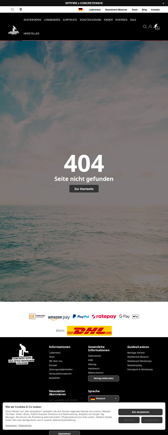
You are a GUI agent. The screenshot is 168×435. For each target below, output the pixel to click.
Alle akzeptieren (140, 412)
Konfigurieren (152, 420)
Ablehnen (129, 420)
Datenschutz (25, 425)
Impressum (11, 425)
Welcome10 (63, 226)
